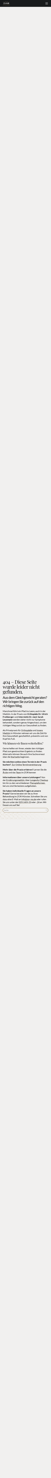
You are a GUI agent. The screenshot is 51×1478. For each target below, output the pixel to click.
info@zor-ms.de (28, 799)
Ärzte (5, 772)
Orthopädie (26, 730)
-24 (37, 802)
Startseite (15, 757)
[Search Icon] (25, 810)
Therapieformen (37, 783)
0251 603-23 (25, 802)
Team (18, 772)
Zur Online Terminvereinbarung (26, 764)
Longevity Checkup (39, 780)
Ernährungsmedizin (15, 780)
